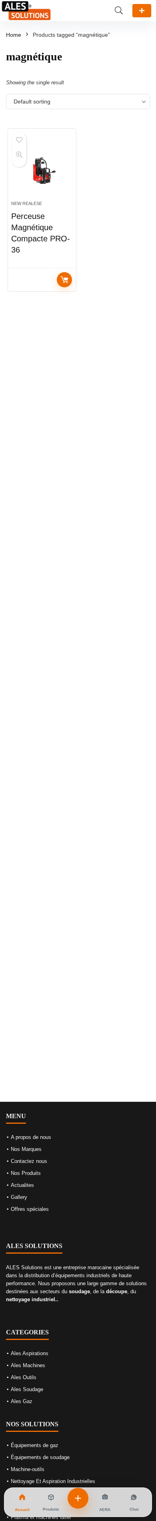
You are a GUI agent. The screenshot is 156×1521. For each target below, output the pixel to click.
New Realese (26, 203)
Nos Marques (26, 1149)
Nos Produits (26, 1173)
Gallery (19, 1197)
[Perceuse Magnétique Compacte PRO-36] (42, 168)
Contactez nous (29, 1161)
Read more (64, 279)
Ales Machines (28, 1365)
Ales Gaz (21, 1401)
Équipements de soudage (40, 1457)
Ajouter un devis (141, 10)
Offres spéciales (30, 1209)
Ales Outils (23, 1377)
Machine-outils (27, 1469)
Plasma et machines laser (41, 1517)
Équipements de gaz (34, 1445)
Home (13, 35)
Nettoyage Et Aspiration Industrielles (53, 1481)
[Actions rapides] (78, 1498)
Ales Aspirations (29, 1353)
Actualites (22, 1185)
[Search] (118, 10)
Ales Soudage (27, 1389)
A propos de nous (31, 1137)
